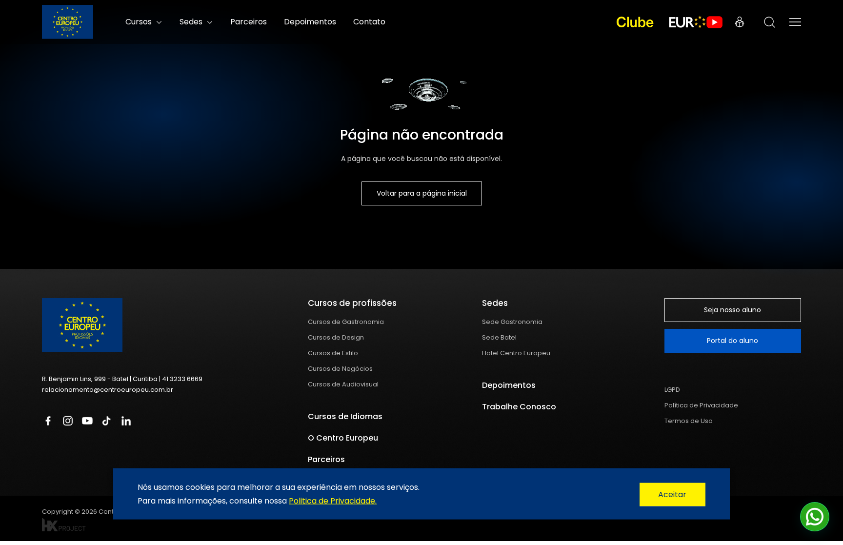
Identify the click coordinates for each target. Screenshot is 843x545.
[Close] (672, 494)
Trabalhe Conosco (519, 406)
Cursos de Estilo (333, 353)
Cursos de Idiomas (345, 416)
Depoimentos (310, 21)
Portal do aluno (732, 340)
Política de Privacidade (701, 405)
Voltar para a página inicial (422, 193)
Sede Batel (499, 337)
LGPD (672, 389)
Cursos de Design (336, 337)
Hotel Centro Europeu (516, 353)
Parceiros (248, 21)
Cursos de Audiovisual (343, 384)
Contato (369, 21)
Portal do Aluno (739, 22)
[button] (814, 516)
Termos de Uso (688, 420)
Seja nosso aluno (732, 310)
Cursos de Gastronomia (346, 321)
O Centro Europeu (343, 438)
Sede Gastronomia (512, 321)
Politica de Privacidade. (333, 500)
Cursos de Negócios (340, 368)
